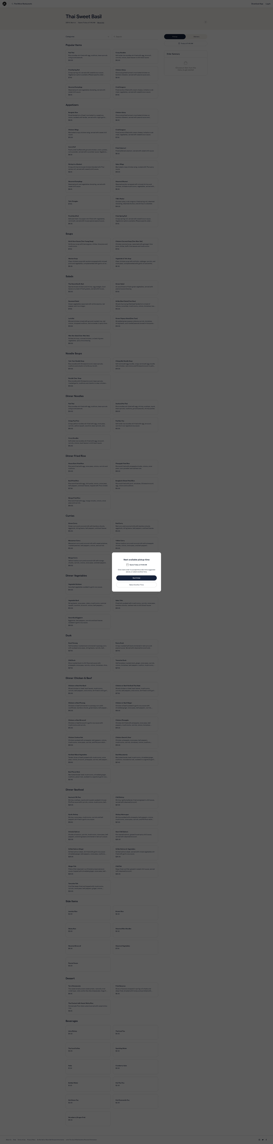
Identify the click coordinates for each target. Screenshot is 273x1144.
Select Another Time (136, 585)
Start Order (136, 578)
